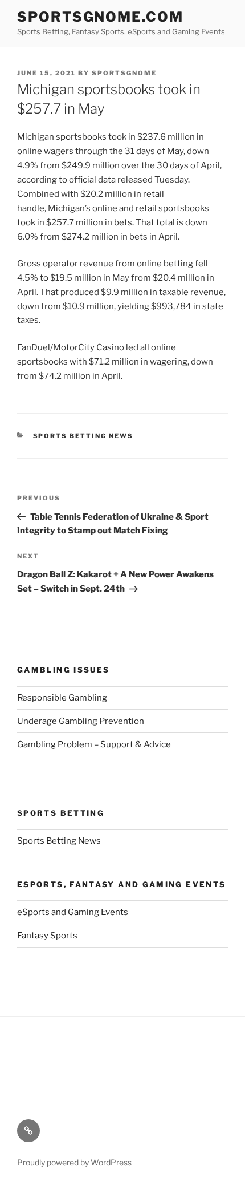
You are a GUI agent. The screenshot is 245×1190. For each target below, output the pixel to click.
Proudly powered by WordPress (74, 1162)
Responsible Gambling (62, 698)
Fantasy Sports (47, 935)
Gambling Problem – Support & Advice (94, 744)
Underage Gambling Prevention (80, 721)
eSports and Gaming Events (72, 912)
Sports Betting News (83, 436)
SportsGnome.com (100, 17)
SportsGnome (124, 73)
